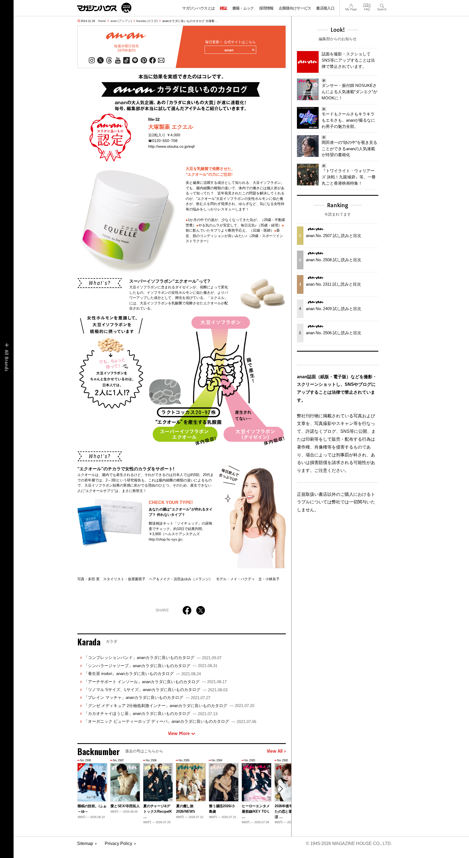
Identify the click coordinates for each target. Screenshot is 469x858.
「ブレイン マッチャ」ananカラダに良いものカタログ (147, 697)
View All (275, 751)
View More (179, 733)
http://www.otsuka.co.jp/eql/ (171, 146)
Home (102, 21)
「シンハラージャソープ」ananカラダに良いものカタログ (150, 665)
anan (229, 50)
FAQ (367, 5)
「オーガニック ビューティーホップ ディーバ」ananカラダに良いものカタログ (170, 721)
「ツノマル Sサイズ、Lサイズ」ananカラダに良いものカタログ (155, 689)
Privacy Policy (118, 843)
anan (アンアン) (121, 21)
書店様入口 (325, 8)
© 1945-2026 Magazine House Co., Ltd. (349, 843)
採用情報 (266, 8)
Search (381, 5)
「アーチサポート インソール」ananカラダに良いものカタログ (155, 681)
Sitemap (85, 843)
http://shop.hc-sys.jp (165, 539)
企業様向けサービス (295, 8)
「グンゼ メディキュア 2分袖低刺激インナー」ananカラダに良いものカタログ (169, 705)
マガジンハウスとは (198, 8)
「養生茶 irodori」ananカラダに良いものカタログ (142, 673)
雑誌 (223, 8)
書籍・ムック (243, 8)
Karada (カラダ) (147, 21)
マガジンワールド (104, 8)
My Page (351, 5)
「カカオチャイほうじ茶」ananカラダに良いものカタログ (150, 713)
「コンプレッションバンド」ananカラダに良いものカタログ (152, 657)
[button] (281, 789)
